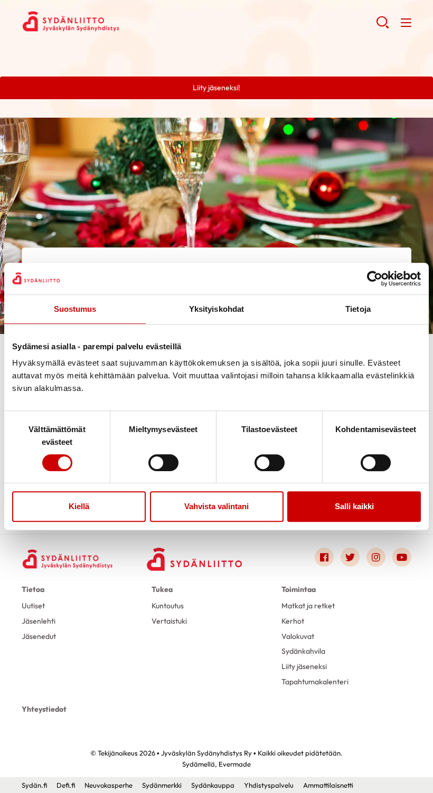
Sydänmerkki (162, 785)
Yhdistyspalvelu (269, 785)
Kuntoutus (168, 605)
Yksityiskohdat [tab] (216, 308)
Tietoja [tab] (358, 308)
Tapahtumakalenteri (315, 681)
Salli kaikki (354, 506)
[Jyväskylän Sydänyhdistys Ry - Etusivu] (69, 559)
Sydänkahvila (303, 651)
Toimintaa (298, 589)
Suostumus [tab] (75, 308)
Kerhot (292, 621)
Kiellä (79, 506)
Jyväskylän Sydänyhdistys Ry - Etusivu (106, 21)
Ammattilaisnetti (328, 785)
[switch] (163, 462)
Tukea (162, 589)
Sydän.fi (34, 785)
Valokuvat (297, 636)
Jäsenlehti (38, 621)
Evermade (235, 764)
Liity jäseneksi (304, 666)
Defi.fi (66, 785)
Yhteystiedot (44, 709)
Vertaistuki (169, 621)
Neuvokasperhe (108, 785)
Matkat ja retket (308, 605)
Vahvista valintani (216, 506)
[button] (382, 26)
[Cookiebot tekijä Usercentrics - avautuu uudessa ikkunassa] (374, 278)
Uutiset (33, 605)
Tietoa (33, 589)
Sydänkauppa (212, 785)
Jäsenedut (39, 636)
